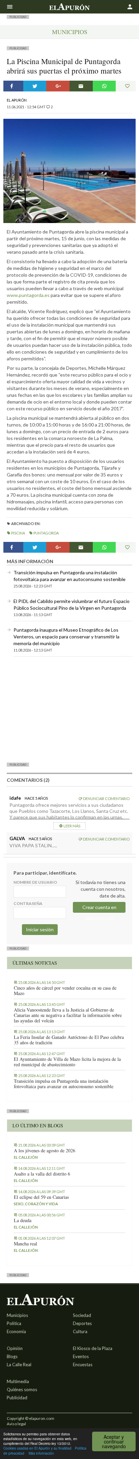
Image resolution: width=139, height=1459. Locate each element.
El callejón (26, 1157)
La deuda (22, 1220)
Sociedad (82, 1315)
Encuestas (82, 1364)
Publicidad (17, 1397)
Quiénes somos (22, 1389)
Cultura (80, 1331)
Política (14, 1323)
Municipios (69, 32)
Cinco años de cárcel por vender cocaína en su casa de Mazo (65, 990)
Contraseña (28, 903)
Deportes (82, 1323)
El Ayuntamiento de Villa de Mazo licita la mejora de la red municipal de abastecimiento (67, 1061)
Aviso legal (16, 1423)
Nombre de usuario (35, 882)
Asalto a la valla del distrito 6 (42, 1174)
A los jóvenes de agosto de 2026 (44, 1150)
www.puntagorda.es (28, 295)
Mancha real (25, 1243)
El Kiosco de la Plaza (92, 1348)
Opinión (15, 1348)
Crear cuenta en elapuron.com (99, 908)
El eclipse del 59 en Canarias (41, 1197)
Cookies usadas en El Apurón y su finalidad (37, 1448)
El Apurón (17, 100)
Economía (16, 1331)
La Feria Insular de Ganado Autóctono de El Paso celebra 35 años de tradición (69, 1040)
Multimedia (18, 1381)
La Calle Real (19, 1364)
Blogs (12, 1356)
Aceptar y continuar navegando (114, 1441)
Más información (41, 1453)
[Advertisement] (69, 709)
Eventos (81, 1356)
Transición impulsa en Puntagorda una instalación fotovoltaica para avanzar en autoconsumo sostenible (63, 1083)
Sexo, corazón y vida (36, 1204)
